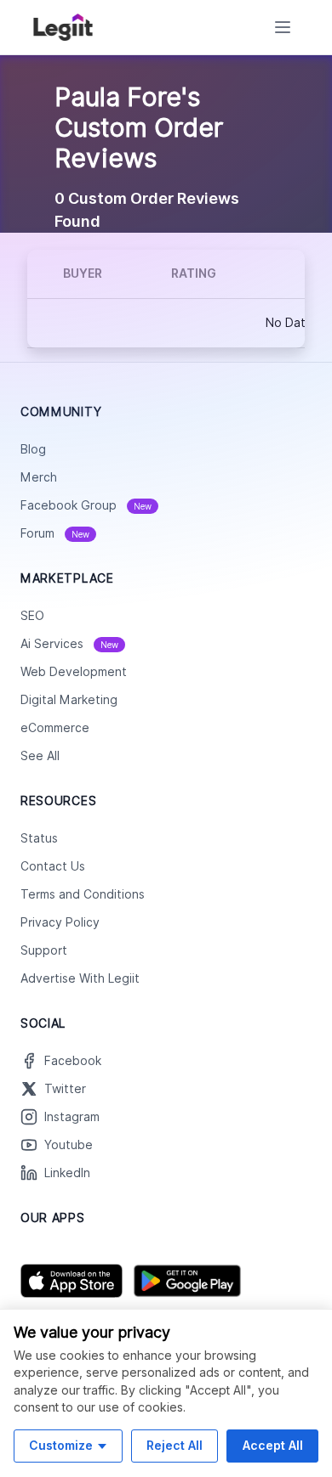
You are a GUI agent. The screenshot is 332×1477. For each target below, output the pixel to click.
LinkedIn (67, 1173)
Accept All (273, 1445)
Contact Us (52, 866)
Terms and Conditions (82, 894)
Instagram (72, 1117)
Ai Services (69, 644)
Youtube (68, 1145)
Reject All (174, 1445)
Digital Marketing (68, 700)
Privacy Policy (60, 922)
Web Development (73, 672)
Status (39, 838)
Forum (54, 533)
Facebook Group (86, 505)
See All (40, 756)
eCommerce (54, 728)
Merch (38, 477)
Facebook (72, 1061)
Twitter (65, 1089)
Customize (61, 1445)
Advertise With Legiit (80, 978)
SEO (32, 616)
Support (43, 950)
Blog (33, 449)
